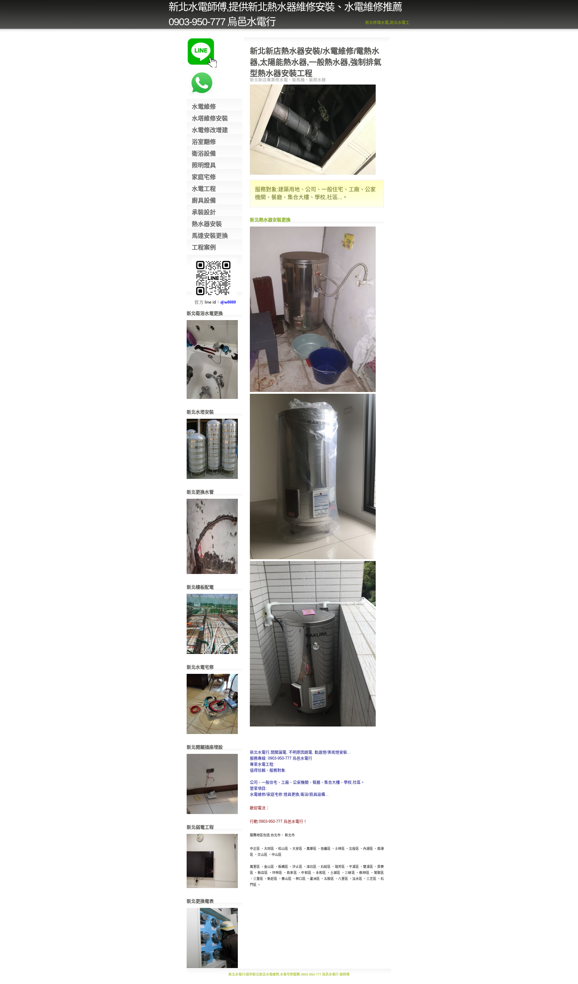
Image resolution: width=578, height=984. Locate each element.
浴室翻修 (204, 142)
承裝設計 (204, 212)
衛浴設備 (204, 153)
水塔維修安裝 (210, 118)
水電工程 (204, 189)
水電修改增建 (210, 130)
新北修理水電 (377, 22)
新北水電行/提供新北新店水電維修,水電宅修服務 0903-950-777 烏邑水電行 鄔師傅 (289, 974)
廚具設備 (204, 200)
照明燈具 (204, 165)
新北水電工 (399, 22)
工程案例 (204, 247)
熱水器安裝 (207, 224)
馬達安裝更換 (210, 236)
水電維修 (204, 106)
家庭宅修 (204, 177)
